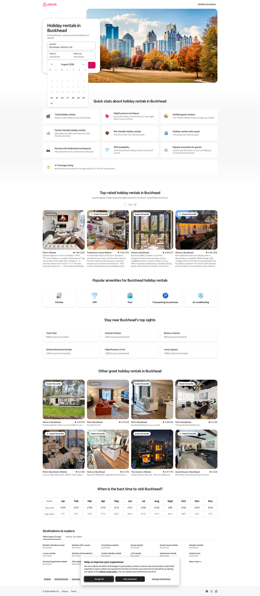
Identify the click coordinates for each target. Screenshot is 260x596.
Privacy (65, 591)
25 (57, 98)
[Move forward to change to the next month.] (83, 64)
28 (73, 98)
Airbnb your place (207, 4)
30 (83, 98)
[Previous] (125, 204)
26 (62, 98)
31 (52, 103)
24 (51, 98)
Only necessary (130, 579)
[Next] (135, 204)
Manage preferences (161, 579)
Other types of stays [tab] (52, 536)
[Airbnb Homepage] (50, 4)
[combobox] (71, 47)
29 (78, 98)
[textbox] (59, 56)
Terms (73, 591)
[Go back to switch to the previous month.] (52, 64)
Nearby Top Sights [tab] (74, 536)
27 (67, 98)
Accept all (98, 579)
